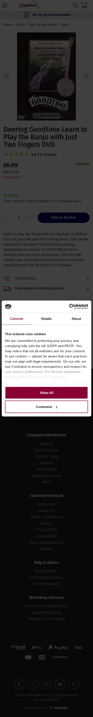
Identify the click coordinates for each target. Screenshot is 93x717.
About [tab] (76, 318)
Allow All (46, 392)
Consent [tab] (16, 318)
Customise (44, 407)
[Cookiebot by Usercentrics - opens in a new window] (69, 306)
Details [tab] (46, 318)
